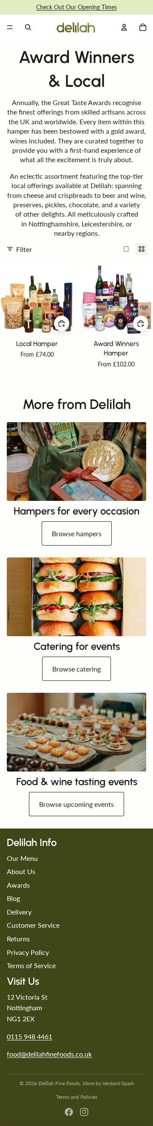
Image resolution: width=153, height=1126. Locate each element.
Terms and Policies (76, 1097)
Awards (18, 885)
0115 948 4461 (29, 1036)
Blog (13, 898)
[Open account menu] (124, 27)
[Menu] (10, 27)
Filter (24, 249)
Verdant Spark (118, 1083)
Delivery (19, 912)
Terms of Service (31, 965)
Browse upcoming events (76, 804)
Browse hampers (77, 533)
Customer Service (33, 925)
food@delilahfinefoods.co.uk (49, 1054)
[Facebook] (69, 1112)
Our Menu (22, 858)
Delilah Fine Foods (59, 1083)
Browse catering (76, 669)
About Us (21, 871)
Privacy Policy (28, 952)
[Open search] (28, 27)
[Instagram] (84, 1112)
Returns (18, 939)
